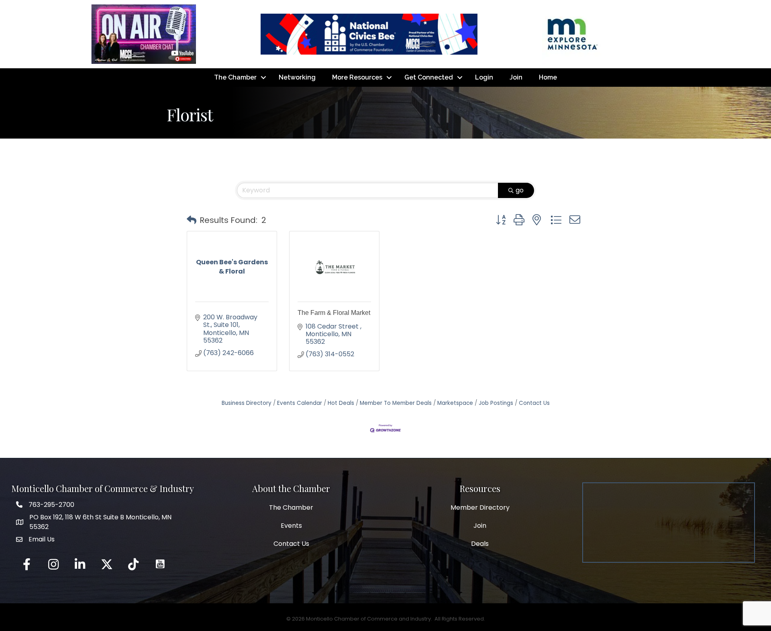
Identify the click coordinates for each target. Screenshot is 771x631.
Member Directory (480, 507)
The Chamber (235, 77)
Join (516, 77)
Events (291, 525)
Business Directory (246, 403)
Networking (297, 77)
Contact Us (534, 403)
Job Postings (496, 403)
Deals (480, 543)
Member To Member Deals (396, 403)
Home (548, 77)
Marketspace (455, 403)
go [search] (520, 190)
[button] (191, 220)
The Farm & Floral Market (334, 312)
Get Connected (428, 77)
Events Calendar (299, 403)
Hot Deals (341, 403)
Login (484, 77)
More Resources (357, 77)
